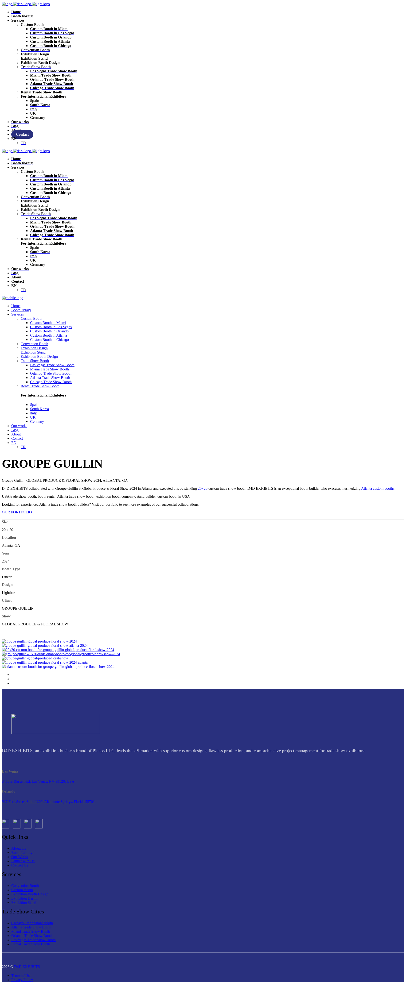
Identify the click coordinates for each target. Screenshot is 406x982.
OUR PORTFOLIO (17, 512)
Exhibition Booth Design (29, 894)
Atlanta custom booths (377, 488)
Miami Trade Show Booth (30, 931)
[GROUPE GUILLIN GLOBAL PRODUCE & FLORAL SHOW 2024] (39, 641)
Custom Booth (22, 890)
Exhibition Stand (23, 903)
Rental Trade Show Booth (30, 944)
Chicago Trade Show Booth (32, 923)
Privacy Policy (22, 980)
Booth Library (21, 853)
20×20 (202, 488)
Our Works (19, 857)
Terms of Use (21, 976)
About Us (18, 848)
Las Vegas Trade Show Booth (33, 940)
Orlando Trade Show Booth (32, 936)
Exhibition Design (24, 898)
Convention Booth (25, 886)
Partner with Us (23, 861)
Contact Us (19, 865)
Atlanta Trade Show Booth (31, 927)
